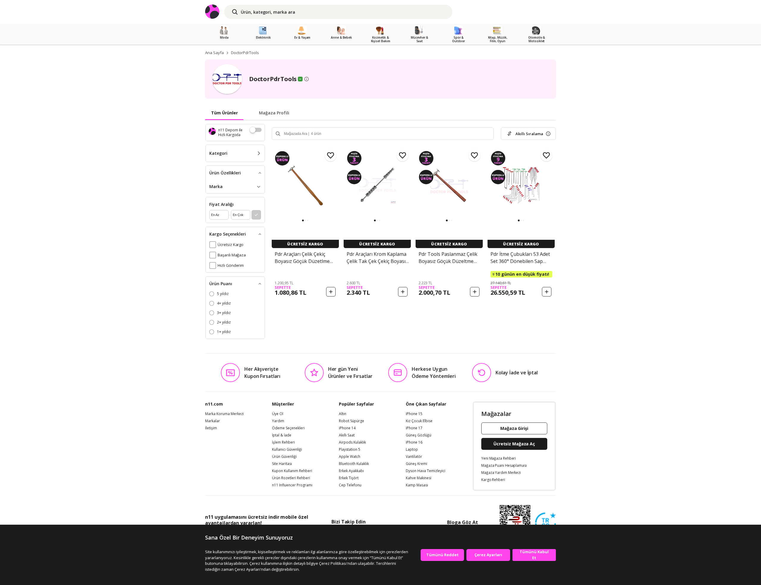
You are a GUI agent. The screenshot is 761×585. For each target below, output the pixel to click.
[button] (303, 220)
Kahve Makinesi (418, 478)
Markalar (212, 421)
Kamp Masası (417, 485)
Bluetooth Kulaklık (354, 463)
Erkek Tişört (349, 478)
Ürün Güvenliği (284, 456)
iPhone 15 (414, 413)
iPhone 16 (414, 442)
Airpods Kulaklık (352, 442)
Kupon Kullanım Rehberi (292, 471)
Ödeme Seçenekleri (288, 428)
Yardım (278, 421)
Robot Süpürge (351, 421)
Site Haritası (282, 463)
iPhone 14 (347, 428)
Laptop (412, 449)
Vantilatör (414, 456)
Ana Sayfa (214, 52)
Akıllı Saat (347, 435)
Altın (342, 413)
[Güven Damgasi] (545, 523)
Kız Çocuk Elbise (419, 421)
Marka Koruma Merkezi (224, 413)
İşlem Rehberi (283, 442)
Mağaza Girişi (514, 428)
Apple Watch (349, 456)
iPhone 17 (414, 428)
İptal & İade (281, 435)
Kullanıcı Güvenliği (287, 449)
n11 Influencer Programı (292, 485)
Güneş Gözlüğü (418, 435)
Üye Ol (277, 413)
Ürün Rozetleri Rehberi (291, 478)
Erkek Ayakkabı (351, 471)
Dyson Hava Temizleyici (425, 471)
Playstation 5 (349, 449)
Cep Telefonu (350, 485)
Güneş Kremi (416, 463)
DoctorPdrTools (245, 52)
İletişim (211, 428)
